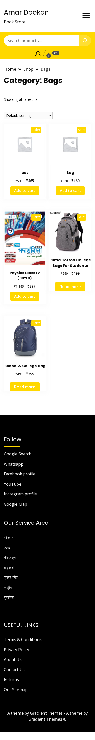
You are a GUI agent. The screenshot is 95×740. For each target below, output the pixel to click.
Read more (70, 286)
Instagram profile (20, 494)
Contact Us (14, 669)
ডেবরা (7, 547)
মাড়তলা (9, 567)
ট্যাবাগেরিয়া (11, 577)
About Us (13, 659)
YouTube (12, 484)
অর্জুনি (8, 587)
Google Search (17, 454)
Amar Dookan (26, 12)
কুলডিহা (9, 597)
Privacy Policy (16, 649)
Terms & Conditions (23, 639)
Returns (11, 679)
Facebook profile (19, 474)
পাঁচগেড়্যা (10, 557)
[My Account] (38, 53)
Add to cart (24, 190)
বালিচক (8, 537)
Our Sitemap (16, 689)
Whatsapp (13, 464)
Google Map (15, 504)
